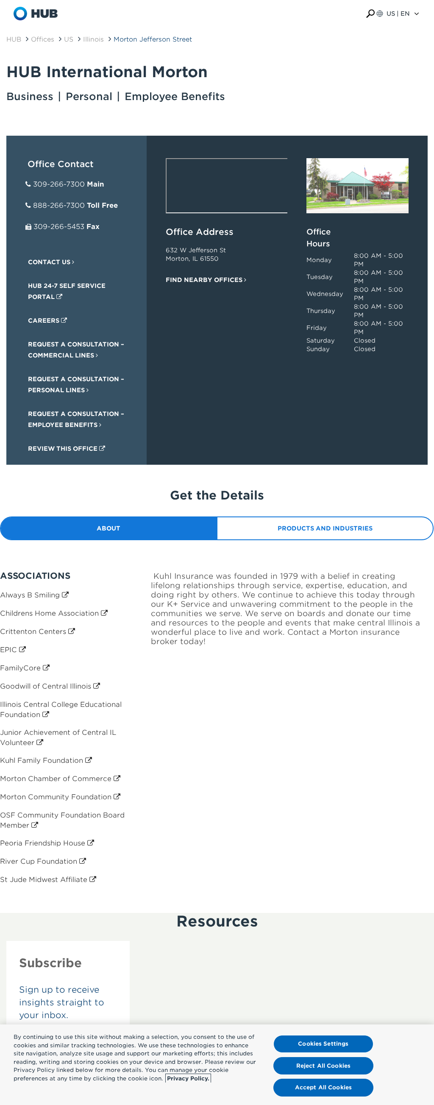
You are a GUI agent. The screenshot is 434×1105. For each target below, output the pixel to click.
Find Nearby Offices (205, 279)
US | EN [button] (398, 13)
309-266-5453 (58, 227)
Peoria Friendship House (43, 843)
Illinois (93, 39)
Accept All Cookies (323, 1087)
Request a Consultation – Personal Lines (76, 384)
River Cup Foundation (39, 861)
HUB (13, 39)
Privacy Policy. (188, 1078)
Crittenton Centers (34, 632)
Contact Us (50, 262)
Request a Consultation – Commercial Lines (76, 350)
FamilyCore (21, 668)
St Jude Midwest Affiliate (44, 880)
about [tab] (108, 528)
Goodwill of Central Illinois (46, 686)
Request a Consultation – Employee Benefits (76, 419)
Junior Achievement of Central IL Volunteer (58, 737)
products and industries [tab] (325, 528)
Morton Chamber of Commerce (57, 779)
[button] (370, 13)
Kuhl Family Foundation (42, 760)
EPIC (9, 650)
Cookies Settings (323, 1044)
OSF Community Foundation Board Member (62, 820)
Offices (42, 39)
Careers (44, 320)
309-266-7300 (59, 184)
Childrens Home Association (50, 613)
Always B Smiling (31, 595)
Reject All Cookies (323, 1066)
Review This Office (63, 448)
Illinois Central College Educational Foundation (61, 709)
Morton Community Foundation (57, 797)
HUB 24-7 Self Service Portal (67, 291)
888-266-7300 (59, 205)
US (68, 39)
